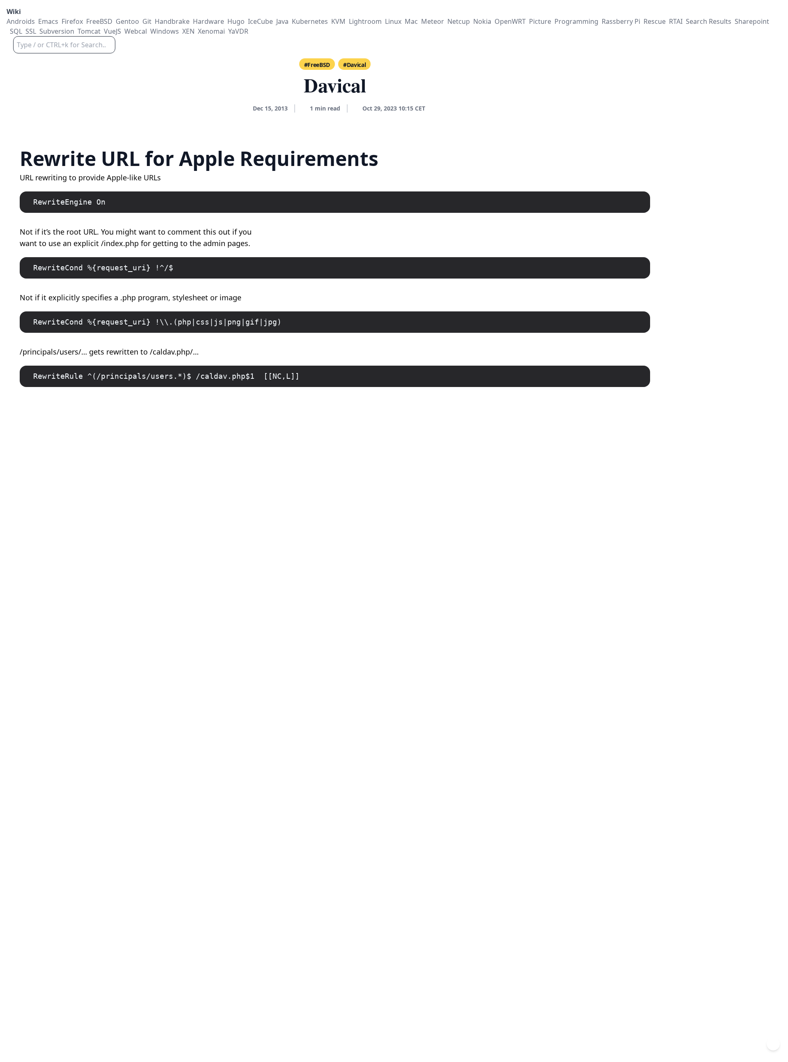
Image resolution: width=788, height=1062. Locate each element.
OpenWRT (510, 21)
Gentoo (127, 21)
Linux (393, 21)
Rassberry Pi (621, 21)
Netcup (458, 21)
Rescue (655, 21)
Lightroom (365, 21)
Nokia (482, 21)
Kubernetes (310, 21)
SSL (30, 31)
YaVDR (238, 31)
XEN (188, 31)
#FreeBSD (317, 65)
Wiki (14, 11)
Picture (540, 21)
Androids (21, 21)
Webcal (135, 31)
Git (146, 21)
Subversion (56, 31)
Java (282, 21)
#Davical (354, 65)
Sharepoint (752, 21)
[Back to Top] (773, 1043)
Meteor (432, 21)
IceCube (260, 21)
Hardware (208, 21)
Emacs (48, 21)
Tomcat (89, 31)
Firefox (72, 21)
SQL (16, 31)
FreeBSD (99, 21)
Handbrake (172, 21)
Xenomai (211, 31)
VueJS (112, 31)
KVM (338, 21)
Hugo (236, 21)
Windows (164, 31)
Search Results (708, 21)
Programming (576, 21)
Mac (411, 21)
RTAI (676, 21)
